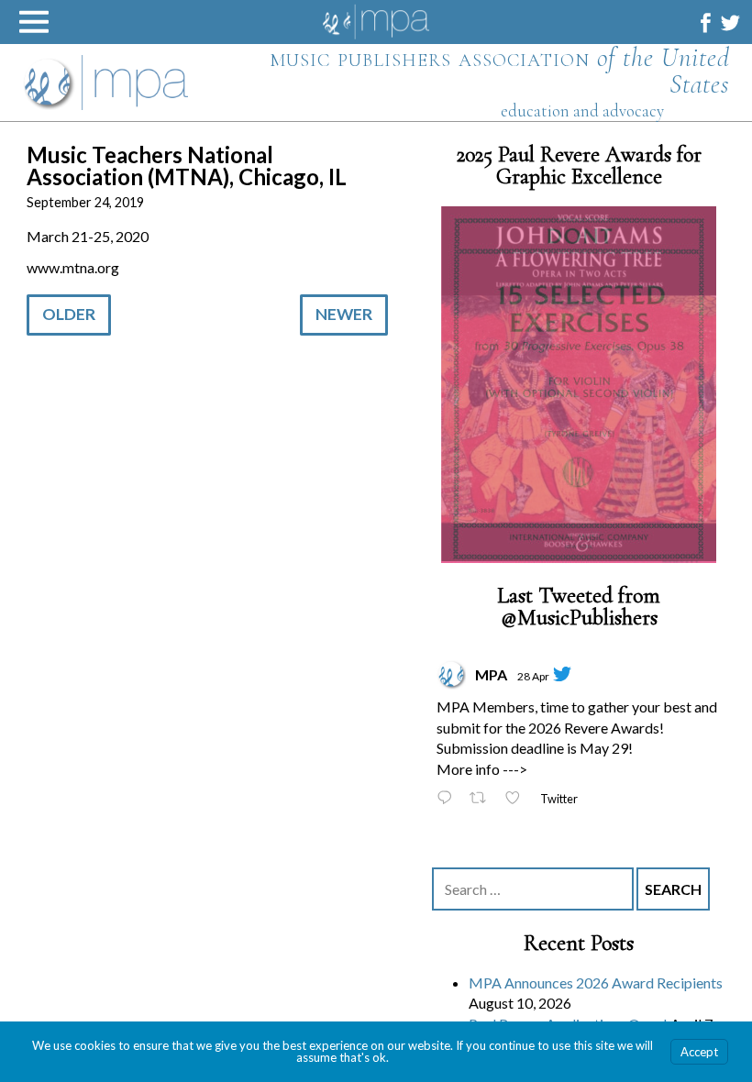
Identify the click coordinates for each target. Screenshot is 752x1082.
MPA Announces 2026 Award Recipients (596, 980)
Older (68, 314)
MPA (491, 672)
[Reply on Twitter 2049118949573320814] (448, 797)
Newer (343, 314)
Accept (699, 1051)
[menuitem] (705, 22)
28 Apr (533, 674)
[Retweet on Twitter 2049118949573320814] (483, 797)
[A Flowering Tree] (578, 383)
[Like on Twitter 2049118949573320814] (518, 797)
